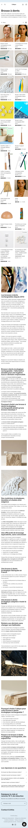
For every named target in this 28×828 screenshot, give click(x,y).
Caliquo (15, 815)
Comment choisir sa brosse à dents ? (10, 782)
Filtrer (4, 22)
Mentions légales (20, 821)
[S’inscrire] (24, 803)
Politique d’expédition (19, 820)
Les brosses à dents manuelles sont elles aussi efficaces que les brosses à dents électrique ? (13, 786)
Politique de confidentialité (20, 818)
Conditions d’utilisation (9, 820)
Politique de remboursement (8, 818)
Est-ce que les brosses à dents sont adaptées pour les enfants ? (12, 778)
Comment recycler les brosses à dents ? (11, 775)
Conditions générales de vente (10, 821)
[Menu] (1, 4)
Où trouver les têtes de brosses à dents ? (11, 772)
